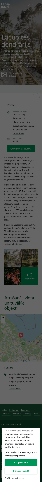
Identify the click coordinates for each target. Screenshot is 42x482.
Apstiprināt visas (21, 463)
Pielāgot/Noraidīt (21, 471)
